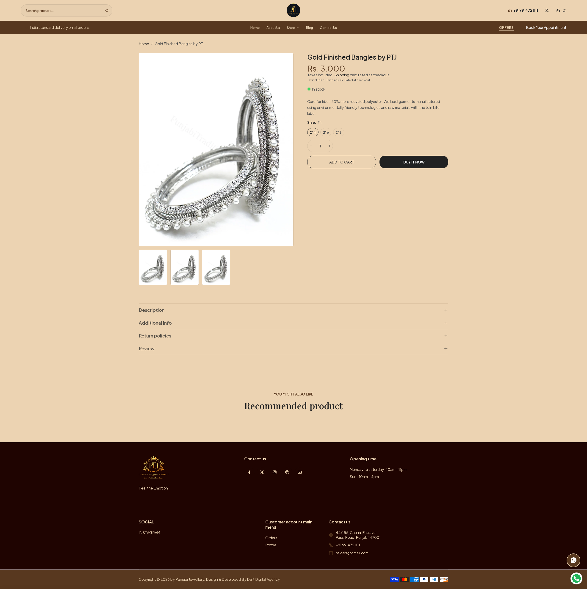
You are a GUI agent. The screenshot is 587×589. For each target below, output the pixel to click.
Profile (270, 544)
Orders (271, 537)
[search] (107, 10)
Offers (506, 27)
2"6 (326, 132)
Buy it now (414, 162)
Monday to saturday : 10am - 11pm (378, 469)
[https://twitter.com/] (262, 472)
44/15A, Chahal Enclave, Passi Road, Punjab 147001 (358, 535)
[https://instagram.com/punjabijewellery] (274, 472)
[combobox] (66, 10)
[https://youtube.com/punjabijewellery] (300, 472)
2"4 (313, 132)
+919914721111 (525, 10)
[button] (561, 10)
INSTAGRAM (149, 532)
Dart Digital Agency (263, 579)
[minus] (310, 146)
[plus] (329, 146)
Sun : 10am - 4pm (364, 476)
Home (144, 43)
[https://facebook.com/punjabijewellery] (249, 472)
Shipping (341, 74)
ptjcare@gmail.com (352, 552)
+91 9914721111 (348, 544)
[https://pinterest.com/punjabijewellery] (287, 472)
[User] (547, 10)
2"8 (339, 132)
